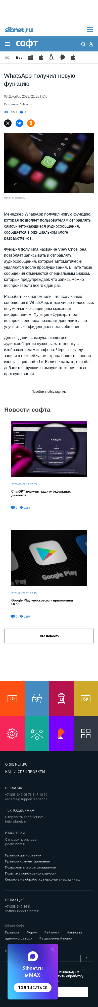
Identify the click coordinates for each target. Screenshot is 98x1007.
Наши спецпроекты (25, 771)
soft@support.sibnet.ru (22, 911)
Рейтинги (52, 932)
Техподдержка (19, 810)
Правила (12, 932)
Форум (31, 932)
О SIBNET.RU (16, 764)
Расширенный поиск (55, 938)
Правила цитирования (23, 855)
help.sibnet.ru (15, 821)
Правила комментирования (27, 861)
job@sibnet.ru (15, 844)
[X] (8, 123)
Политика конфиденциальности (31, 873)
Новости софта (27, 409)
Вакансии (15, 832)
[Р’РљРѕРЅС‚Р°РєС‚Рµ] (19, 123)
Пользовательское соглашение (30, 867)
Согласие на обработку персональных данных (42, 879)
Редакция (15, 899)
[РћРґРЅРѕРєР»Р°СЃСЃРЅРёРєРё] (31, 123)
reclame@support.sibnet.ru (26, 799)
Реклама (13, 787)
